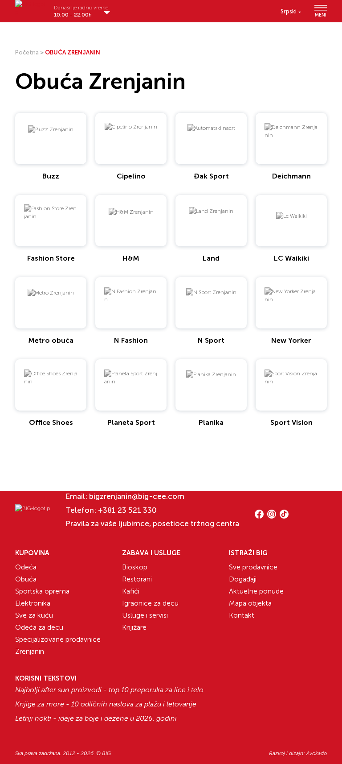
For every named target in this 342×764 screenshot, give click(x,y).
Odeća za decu (39, 627)
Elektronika (32, 603)
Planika (211, 422)
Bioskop (134, 567)
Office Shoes (51, 422)
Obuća (26, 579)
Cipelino (131, 176)
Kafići (130, 591)
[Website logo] (31, 8)
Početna (27, 52)
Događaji (242, 579)
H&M (130, 258)
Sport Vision (291, 422)
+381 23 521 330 (127, 510)
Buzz (50, 176)
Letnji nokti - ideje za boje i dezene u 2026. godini (96, 718)
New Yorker (291, 340)
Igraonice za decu (150, 603)
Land (211, 258)
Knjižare (134, 627)
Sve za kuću (34, 615)
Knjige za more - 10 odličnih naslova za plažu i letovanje (105, 704)
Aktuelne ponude (256, 591)
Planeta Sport (131, 422)
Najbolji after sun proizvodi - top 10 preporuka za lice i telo (109, 689)
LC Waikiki (291, 258)
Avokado (316, 753)
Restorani (137, 579)
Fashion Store (51, 258)
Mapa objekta (250, 603)
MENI (320, 14)
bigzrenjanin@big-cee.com (136, 496)
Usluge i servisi (145, 615)
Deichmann (291, 176)
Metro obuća (50, 340)
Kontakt (241, 615)
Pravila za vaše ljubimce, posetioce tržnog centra (152, 523)
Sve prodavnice (253, 567)
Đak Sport (211, 176)
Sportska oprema (42, 591)
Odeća (26, 567)
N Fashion (131, 340)
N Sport (211, 340)
